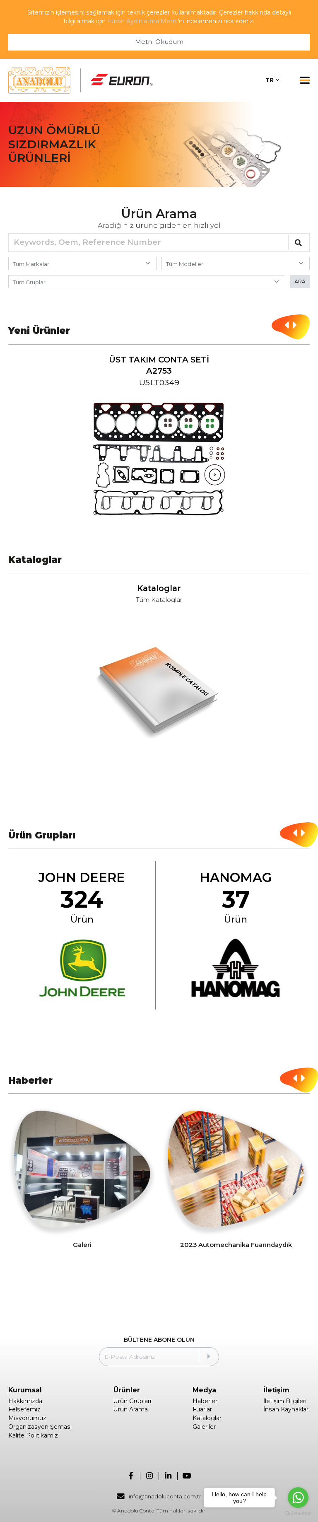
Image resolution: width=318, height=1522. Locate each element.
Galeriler (204, 1426)
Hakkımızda (25, 1401)
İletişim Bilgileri (284, 1401)
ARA (300, 281)
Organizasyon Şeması (40, 1426)
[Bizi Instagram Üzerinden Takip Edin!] (149, 1476)
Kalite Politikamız (33, 1435)
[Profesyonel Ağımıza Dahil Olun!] (168, 1476)
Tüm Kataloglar (159, 600)
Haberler (205, 1401)
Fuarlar (202, 1409)
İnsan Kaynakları (286, 1409)
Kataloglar (207, 1418)
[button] (286, 325)
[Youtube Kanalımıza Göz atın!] (187, 1476)
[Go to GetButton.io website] (298, 1513)
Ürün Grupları (132, 1401)
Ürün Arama (130, 1409)
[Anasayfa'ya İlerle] (39, 80)
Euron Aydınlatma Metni (142, 21)
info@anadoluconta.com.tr (165, 1496)
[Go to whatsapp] (298, 1497)
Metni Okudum (159, 42)
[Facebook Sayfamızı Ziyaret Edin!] (131, 1476)
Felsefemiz (24, 1409)
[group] (159, 441)
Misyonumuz (27, 1418)
